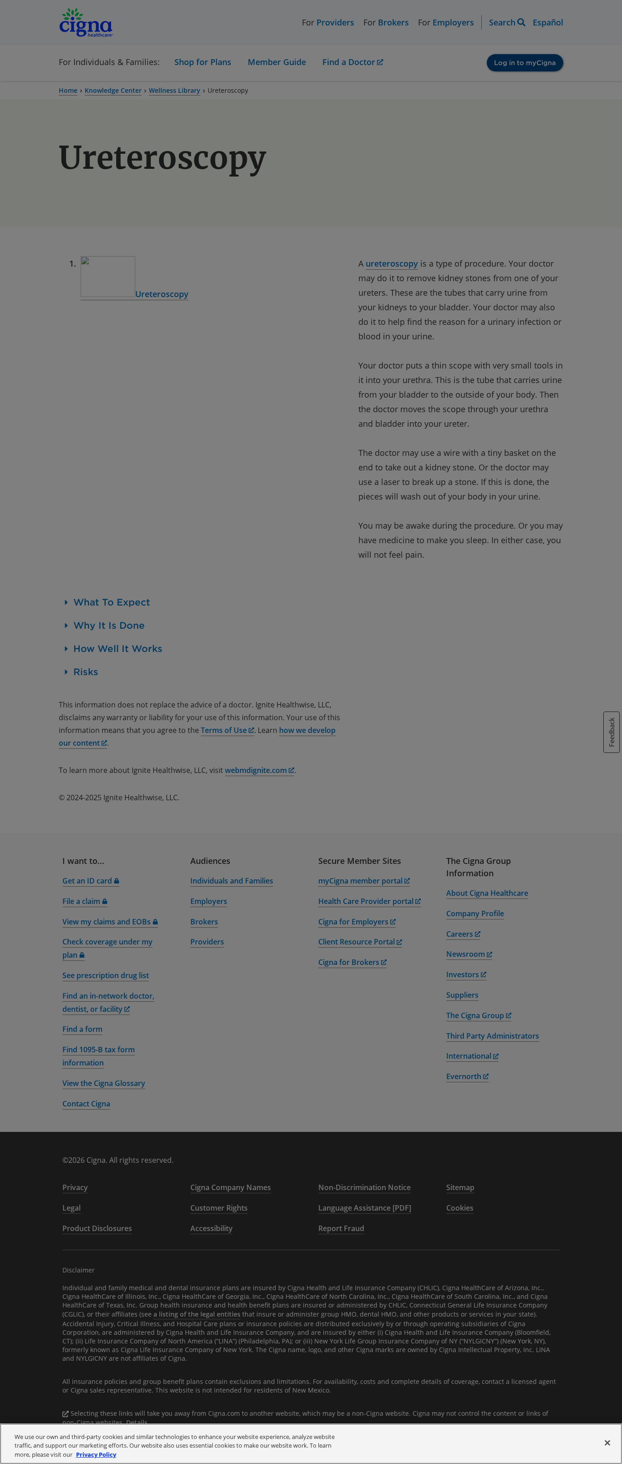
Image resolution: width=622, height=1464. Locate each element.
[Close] (607, 1443)
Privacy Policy (96, 1454)
